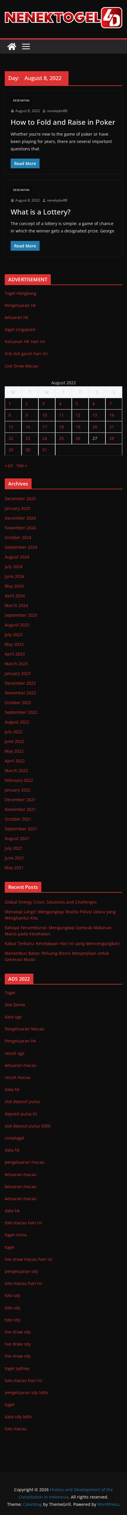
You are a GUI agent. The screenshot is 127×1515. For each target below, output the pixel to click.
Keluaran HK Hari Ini (25, 341)
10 (44, 415)
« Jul (9, 465)
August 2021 (17, 838)
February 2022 (19, 780)
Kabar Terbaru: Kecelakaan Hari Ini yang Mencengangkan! (62, 943)
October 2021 (18, 819)
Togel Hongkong (20, 293)
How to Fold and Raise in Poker (63, 122)
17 (44, 427)
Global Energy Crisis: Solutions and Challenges (51, 902)
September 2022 (21, 712)
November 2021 (20, 809)
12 (78, 415)
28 (111, 438)
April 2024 (15, 595)
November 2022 (20, 693)
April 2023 (15, 654)
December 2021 (20, 799)
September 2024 (21, 547)
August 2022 (17, 722)
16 (27, 427)
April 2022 (15, 761)
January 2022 (17, 790)
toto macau (16, 1428)
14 (111, 415)
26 (78, 438)
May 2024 (14, 586)
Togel (10, 992)
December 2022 (20, 683)
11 (61, 415)
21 (111, 427)
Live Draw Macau (21, 366)
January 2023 (17, 673)
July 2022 (13, 731)
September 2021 (21, 828)
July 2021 (13, 848)
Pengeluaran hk (20, 305)
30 (27, 450)
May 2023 (14, 644)
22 (11, 438)
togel (9, 1404)
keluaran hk (16, 317)
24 (44, 438)
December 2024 (20, 518)
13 (94, 415)
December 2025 (20, 498)
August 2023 (17, 625)
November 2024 (20, 528)
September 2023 (21, 615)
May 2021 (14, 867)
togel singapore (20, 329)
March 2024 (16, 605)
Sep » (22, 465)
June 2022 (14, 741)
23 (27, 438)
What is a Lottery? (41, 212)
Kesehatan (21, 100)
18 (61, 427)
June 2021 (14, 858)
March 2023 (16, 663)
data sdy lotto (18, 1416)
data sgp (13, 1017)
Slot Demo (15, 1004)
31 (44, 450)
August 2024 (17, 557)
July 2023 (13, 634)
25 (61, 438)
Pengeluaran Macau (24, 1029)
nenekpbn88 (57, 110)
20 (94, 427)
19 (78, 427)
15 (11, 427)
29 (11, 450)
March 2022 (16, 770)
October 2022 (18, 702)
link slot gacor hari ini (26, 353)
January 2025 (17, 508)
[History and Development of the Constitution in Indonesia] (12, 46)
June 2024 (14, 576)
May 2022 (14, 751)
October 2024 (18, 537)
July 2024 (13, 566)
